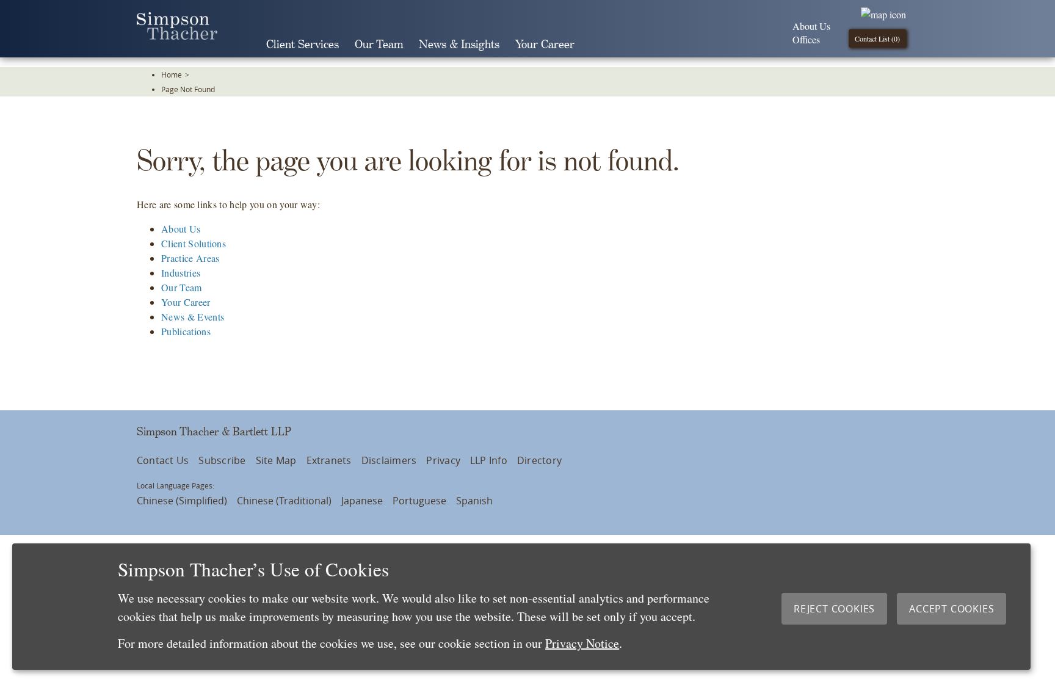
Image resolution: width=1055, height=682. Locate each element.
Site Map (276, 460)
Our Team (379, 44)
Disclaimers (389, 460)
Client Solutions (193, 243)
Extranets (329, 460)
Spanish (474, 500)
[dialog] (521, 606)
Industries (180, 272)
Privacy (443, 460)
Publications (186, 331)
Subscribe (221, 460)
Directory (539, 460)
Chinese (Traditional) (284, 500)
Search (599, 44)
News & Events (192, 316)
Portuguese (419, 500)
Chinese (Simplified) (182, 500)
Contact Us (163, 460)
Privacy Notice (582, 643)
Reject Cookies (834, 608)
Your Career (545, 44)
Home (171, 74)
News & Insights (459, 44)
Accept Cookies (951, 608)
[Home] (177, 35)
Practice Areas (190, 258)
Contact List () (877, 38)
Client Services (302, 44)
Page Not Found (188, 89)
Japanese (362, 500)
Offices (806, 39)
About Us (811, 26)
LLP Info (488, 460)
